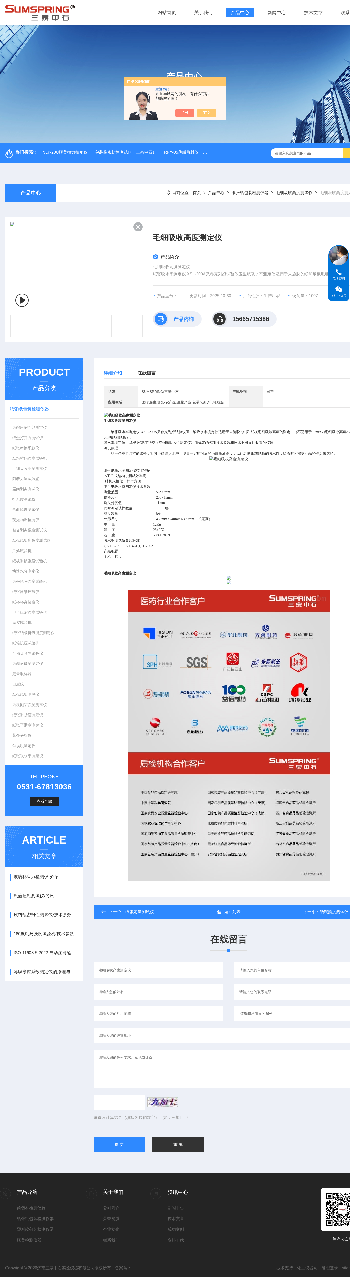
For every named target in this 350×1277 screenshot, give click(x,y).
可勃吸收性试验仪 (27, 653)
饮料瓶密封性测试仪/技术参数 (42, 914)
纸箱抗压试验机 (25, 643)
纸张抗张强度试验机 (29, 581)
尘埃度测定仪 (23, 745)
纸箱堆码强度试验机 (29, 458)
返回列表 (232, 912)
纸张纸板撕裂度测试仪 (31, 540)
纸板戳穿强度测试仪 (29, 704)
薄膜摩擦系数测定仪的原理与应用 (46, 971)
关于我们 (203, 12)
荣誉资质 (111, 1218)
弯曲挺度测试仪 (25, 509)
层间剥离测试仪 (25, 489)
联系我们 (111, 1240)
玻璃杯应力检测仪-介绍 (36, 876)
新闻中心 (276, 12)
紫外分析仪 (22, 735)
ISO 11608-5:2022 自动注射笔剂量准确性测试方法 (46, 952)
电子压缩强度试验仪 (29, 612)
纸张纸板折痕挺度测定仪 (33, 633)
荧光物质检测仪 (25, 520)
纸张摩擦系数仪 (25, 448)
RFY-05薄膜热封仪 (181, 152)
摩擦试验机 (22, 622)
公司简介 (111, 1208)
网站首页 (167, 12)
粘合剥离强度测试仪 (29, 530)
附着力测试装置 (25, 479)
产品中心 (240, 12)
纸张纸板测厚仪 (25, 694)
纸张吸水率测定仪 (27, 756)
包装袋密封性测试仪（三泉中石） (126, 152)
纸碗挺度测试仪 (334, 912)
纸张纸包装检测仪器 (250, 192)
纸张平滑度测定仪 (27, 725)
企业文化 (111, 1229)
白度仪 (18, 684)
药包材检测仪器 (31, 1208)
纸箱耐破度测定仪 (27, 663)
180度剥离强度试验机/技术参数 (44, 933)
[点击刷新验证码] (162, 1102)
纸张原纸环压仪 (25, 591)
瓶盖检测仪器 (29, 1240)
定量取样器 (22, 674)
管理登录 (330, 1268)
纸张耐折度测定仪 (27, 715)
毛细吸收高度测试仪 (294, 192)
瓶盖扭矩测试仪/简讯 (34, 895)
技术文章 (313, 12)
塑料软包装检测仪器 (35, 1229)
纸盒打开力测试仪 (27, 438)
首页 (197, 192)
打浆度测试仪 (23, 499)
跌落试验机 (22, 550)
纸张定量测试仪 (139, 912)
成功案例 (176, 1229)
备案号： (123, 1268)
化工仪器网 (307, 1268)
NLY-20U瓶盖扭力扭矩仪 (65, 152)
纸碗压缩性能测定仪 (29, 427)
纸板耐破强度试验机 (29, 561)
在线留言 (147, 372)
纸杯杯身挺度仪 (25, 602)
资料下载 (176, 1240)
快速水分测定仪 (25, 571)
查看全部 (44, 801)
